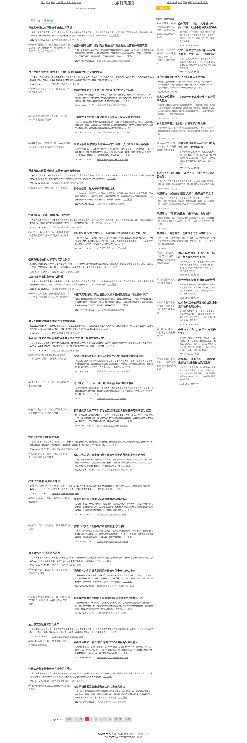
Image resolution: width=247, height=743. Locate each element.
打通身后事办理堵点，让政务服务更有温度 (181, 77)
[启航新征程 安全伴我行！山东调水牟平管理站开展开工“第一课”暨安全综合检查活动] (49, 235)
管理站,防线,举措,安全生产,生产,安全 (68, 39)
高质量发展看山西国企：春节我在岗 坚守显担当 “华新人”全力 (109, 598)
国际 (48, 2)
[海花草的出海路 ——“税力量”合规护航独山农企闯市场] (167, 146)
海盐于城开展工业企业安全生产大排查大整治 (99, 686)
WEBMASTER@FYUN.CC (130, 737)
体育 (169, 2)
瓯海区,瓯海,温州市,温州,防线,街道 (67, 182)
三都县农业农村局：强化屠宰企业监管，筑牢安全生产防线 (107, 117)
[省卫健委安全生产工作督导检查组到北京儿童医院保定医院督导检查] (49, 410)
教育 (200, 2)
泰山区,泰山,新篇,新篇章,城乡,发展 (112, 657)
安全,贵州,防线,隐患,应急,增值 (110, 309)
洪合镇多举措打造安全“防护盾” (46, 276)
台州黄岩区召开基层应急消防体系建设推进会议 (101, 499)
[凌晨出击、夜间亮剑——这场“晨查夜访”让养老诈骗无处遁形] (167, 363)
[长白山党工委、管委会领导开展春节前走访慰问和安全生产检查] (49, 455)
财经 (180, 2)
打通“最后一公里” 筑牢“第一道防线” (49, 215)
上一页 (78, 719)
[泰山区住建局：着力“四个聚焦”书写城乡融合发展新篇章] (49, 642)
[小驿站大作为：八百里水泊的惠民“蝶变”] (167, 332)
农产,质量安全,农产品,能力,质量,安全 (68, 680)
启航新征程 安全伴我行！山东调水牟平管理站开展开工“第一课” (110, 233)
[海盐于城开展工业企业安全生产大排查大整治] (49, 687)
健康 (79, 2)
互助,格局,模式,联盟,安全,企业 (65, 333)
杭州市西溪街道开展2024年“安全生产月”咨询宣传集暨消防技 (109, 356)
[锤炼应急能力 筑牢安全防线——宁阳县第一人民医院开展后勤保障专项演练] (49, 144)
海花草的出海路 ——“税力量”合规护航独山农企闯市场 (196, 145)
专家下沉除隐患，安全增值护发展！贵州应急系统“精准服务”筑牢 (111, 294)
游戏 (195, 2)
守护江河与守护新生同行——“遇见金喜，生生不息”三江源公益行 (197, 52)
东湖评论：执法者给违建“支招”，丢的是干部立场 (185, 193)
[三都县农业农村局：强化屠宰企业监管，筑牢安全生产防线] (49, 117)
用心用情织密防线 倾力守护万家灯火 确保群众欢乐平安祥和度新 (65, 72)
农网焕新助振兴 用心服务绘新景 (196, 279)
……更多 (114, 35)
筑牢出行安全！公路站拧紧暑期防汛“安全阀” (99, 526)
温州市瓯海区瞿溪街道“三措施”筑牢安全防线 (54, 170)
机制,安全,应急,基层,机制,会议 (65, 449)
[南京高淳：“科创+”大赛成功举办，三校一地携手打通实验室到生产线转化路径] (167, 29)
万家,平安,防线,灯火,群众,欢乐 (65, 84)
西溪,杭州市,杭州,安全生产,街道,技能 (113, 371)
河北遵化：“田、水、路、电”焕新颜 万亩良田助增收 (104, 383)
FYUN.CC (116, 734)
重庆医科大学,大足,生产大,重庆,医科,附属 (115, 585)
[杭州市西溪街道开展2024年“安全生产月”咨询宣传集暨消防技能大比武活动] (49, 356)
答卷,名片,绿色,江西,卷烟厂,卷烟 (66, 565)
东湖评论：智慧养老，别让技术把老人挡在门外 (184, 233)
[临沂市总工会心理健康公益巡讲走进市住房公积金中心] (167, 307)
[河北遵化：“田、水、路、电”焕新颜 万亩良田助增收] (49, 383)
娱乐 (174, 2)
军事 (185, 2)
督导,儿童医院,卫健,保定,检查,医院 (112, 425)
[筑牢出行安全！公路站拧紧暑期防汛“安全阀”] (49, 526)
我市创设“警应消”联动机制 (43, 437)
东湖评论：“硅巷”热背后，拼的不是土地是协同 (184, 213)
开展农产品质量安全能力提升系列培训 (50, 668)
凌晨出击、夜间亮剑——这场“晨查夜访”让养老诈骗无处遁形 (197, 360)
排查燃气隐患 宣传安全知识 (44, 481)
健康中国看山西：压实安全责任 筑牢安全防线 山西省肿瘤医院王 (110, 45)
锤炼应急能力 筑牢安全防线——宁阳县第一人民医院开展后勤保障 (111, 144)
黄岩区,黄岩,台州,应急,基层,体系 (111, 514)
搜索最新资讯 (163, 8)
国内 (43, 2)
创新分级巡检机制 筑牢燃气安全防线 (49, 259)
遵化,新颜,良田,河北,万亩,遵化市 (111, 398)
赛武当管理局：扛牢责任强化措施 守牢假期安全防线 (104, 90)
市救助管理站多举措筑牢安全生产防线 (50, 27)
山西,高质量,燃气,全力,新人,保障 (111, 613)
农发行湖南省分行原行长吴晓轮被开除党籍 (181, 123)
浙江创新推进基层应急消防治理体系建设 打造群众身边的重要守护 (66, 338)
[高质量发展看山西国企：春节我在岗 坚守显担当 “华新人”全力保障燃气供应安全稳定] (49, 600)
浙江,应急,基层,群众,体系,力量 (65, 350)
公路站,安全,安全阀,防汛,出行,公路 (112, 541)
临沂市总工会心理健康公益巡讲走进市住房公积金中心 (197, 304)
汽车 (73, 2)
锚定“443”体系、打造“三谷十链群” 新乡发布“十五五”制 (196, 255)
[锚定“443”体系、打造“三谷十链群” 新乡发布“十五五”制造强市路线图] (167, 257)
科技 (190, 2)
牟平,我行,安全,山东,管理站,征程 (111, 248)
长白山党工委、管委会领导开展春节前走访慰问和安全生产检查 (110, 455)
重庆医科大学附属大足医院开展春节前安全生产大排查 (104, 570)
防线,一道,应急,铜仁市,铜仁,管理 (66, 227)
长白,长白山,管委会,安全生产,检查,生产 (114, 470)
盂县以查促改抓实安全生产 (43, 624)
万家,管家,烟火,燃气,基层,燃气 (110, 203)
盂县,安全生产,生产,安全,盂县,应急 (67, 636)
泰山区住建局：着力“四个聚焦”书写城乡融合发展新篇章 (106, 642)
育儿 (205, 2)
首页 (69, 719)
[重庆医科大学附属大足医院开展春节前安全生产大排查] (49, 571)
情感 (63, 2)
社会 (53, 2)
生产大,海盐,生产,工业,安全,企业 (111, 701)
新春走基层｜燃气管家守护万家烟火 (94, 188)
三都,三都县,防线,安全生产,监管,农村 (113, 132)
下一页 (118, 719)
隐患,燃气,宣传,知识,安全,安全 (65, 493)
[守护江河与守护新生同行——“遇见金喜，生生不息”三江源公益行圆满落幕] (167, 56)
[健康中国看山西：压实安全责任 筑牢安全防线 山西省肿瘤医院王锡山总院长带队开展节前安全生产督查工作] (49, 47)
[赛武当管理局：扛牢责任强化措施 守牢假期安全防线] (49, 90)
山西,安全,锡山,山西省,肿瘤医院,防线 (113, 60)
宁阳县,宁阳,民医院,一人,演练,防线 (112, 159)
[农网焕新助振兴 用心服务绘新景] (167, 280)
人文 (68, 2)
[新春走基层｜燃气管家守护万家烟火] (47, 187)
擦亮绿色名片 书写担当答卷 (44, 553)
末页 (128, 719)
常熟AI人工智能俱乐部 (137, 734)
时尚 (58, 2)
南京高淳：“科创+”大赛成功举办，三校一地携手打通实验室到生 (197, 25)
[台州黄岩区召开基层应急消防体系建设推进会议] (49, 499)
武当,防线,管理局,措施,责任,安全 (111, 105)
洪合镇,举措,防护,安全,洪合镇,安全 (67, 288)
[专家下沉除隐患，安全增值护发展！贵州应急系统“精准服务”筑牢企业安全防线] (49, 295)
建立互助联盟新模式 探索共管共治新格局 (51, 321)
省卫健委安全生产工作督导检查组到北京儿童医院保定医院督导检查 (112, 410)
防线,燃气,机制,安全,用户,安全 (65, 271)
